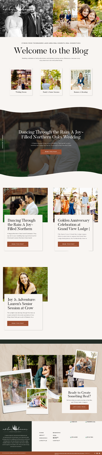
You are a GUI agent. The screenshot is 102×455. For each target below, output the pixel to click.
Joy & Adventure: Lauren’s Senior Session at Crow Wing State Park (21, 305)
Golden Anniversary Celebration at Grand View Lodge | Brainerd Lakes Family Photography (74, 228)
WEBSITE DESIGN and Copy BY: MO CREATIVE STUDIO (69, 453)
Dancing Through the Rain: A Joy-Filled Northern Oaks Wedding (51, 134)
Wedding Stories (2, 141)
